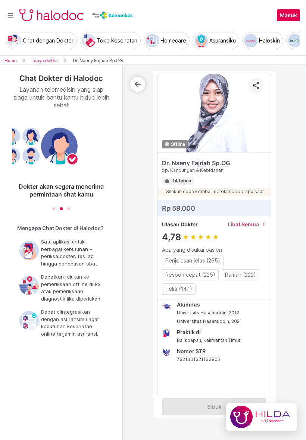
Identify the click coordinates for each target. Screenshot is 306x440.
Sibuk (214, 407)
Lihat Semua (247, 224)
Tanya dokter (45, 60)
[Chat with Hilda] (261, 417)
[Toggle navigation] (10, 15)
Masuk (288, 15)
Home (10, 60)
